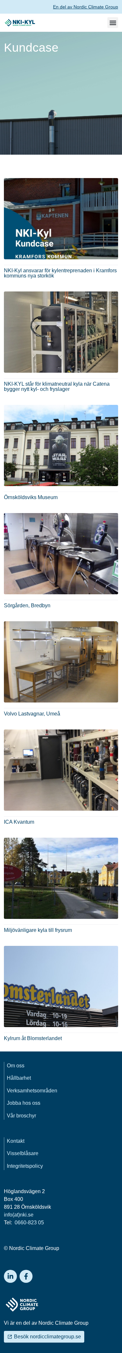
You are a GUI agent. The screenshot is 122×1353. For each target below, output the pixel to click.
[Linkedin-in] (10, 1276)
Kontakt (15, 1141)
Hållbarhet (19, 1078)
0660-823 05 (28, 1222)
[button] (112, 22)
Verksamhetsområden (32, 1090)
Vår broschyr (21, 1115)
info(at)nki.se (19, 1215)
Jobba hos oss (23, 1103)
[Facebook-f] (26, 1276)
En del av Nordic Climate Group (85, 6)
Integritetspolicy (25, 1166)
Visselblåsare (22, 1153)
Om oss (15, 1065)
